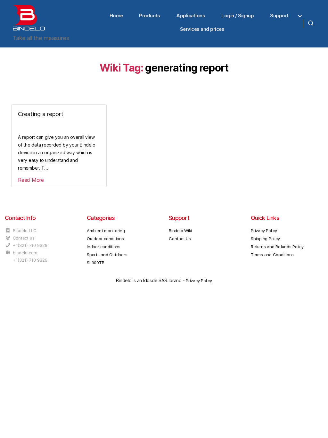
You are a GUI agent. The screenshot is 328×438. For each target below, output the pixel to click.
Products (149, 16)
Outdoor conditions (105, 238)
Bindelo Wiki (180, 230)
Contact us (24, 237)
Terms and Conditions (272, 254)
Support (279, 16)
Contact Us (180, 238)
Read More (31, 180)
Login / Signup (237, 16)
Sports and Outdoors (107, 254)
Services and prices (202, 29)
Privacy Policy (264, 230)
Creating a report (40, 114)
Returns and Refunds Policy (277, 246)
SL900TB (95, 262)
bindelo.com (25, 252)
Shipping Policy (265, 238)
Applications (190, 16)
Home (116, 16)
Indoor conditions (103, 246)
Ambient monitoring (106, 230)
